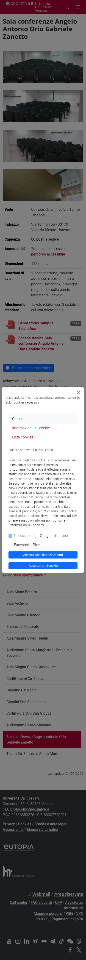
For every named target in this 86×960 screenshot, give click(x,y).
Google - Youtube (54, 535)
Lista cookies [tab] (22, 437)
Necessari (22, 535)
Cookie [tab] (17, 419)
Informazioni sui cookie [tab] (31, 428)
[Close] (78, 392)
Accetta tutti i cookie (43, 565)
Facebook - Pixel (27, 545)
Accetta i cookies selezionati (43, 555)
